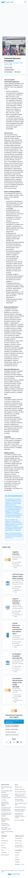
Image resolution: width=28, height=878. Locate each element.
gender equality (10, 458)
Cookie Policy (18, 838)
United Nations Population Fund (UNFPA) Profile (13, 721)
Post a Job (3, 852)
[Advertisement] (14, 20)
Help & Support (5, 854)
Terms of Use (18, 843)
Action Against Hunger (20, 791)
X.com (16, 857)
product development (17, 337)
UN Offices (3, 800)
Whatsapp (17, 864)
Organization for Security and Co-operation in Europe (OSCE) (20, 815)
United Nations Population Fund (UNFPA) (5, 820)
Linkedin (17, 854)
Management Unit (17, 142)
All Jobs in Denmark (10, 732)
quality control (10, 339)
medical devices (14, 156)
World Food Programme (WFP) (7, 832)
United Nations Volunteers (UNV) (5, 824)
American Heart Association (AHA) (19, 800)
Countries (3, 843)
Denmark (18, 71)
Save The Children (19, 820)
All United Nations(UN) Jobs (6, 787)
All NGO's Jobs (18, 787)
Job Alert (3, 847)
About (2, 838)
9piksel (2, 871)
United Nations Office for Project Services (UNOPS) (6, 814)
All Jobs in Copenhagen (11, 729)
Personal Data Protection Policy (19, 846)
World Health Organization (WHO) (6, 828)
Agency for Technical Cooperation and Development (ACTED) (20, 795)
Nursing (19, 319)
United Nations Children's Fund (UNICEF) (5, 804)
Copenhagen (9, 71)
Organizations (4, 840)
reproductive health (11, 120)
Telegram (17, 862)
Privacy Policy (18, 840)
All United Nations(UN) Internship (6, 791)
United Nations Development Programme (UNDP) (6, 796)
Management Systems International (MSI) (20, 810)
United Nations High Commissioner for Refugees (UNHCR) (6, 809)
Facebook (17, 852)
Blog (2, 850)
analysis (8, 238)
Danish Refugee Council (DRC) (21, 804)
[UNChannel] (7, 2)
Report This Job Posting (11, 734)
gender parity (15, 463)
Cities (2, 845)
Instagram (17, 859)
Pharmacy (18, 314)
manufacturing (8, 346)
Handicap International (20, 807)
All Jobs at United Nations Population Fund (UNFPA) (12, 725)
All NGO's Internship (20, 789)
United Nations (8, 85)
